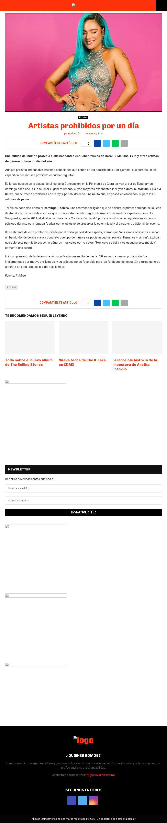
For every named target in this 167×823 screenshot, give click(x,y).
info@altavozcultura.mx (99, 775)
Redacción (74, 133)
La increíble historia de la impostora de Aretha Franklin (134, 364)
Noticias (83, 117)
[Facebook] (71, 800)
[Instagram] (93, 800)
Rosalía (11, 287)
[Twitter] (82, 800)
